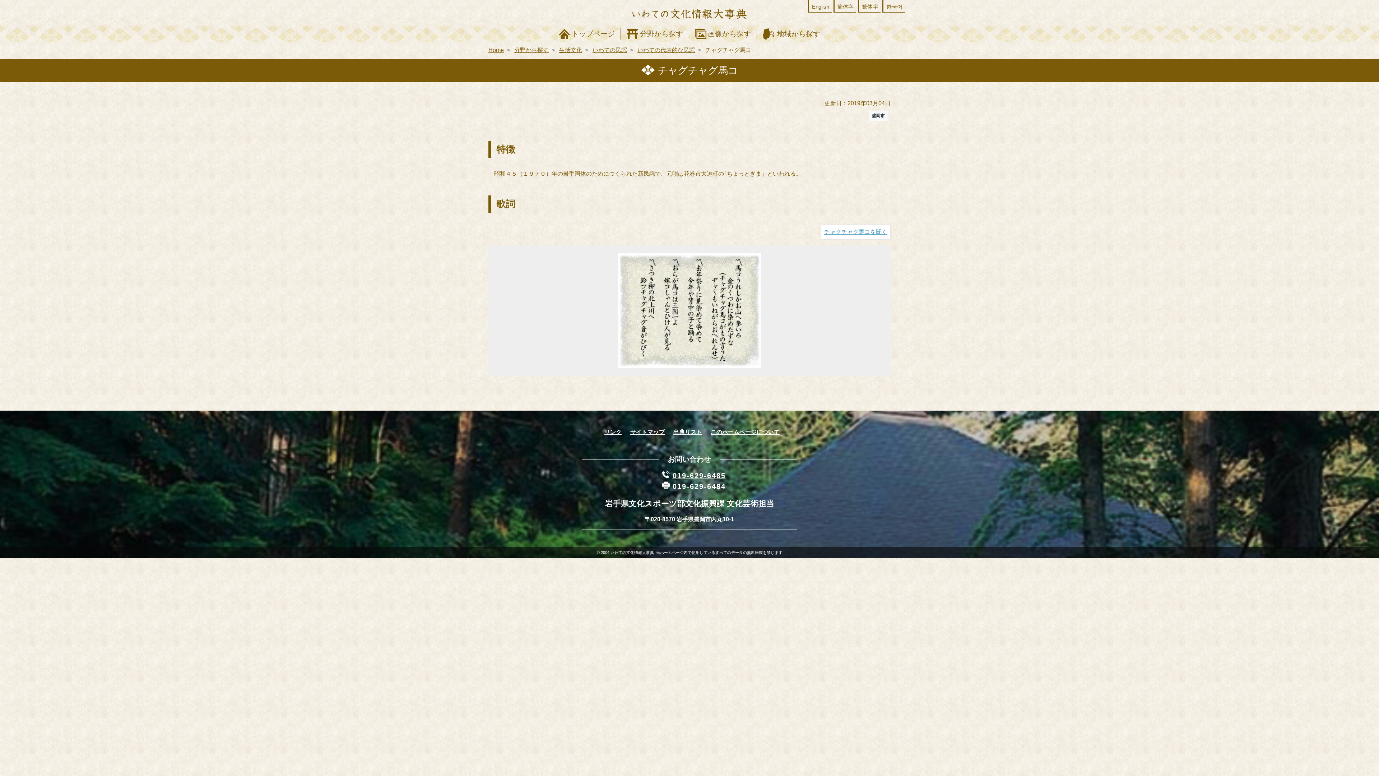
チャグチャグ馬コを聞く (855, 232)
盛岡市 (878, 115)
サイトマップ (647, 432)
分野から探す (661, 34)
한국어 (894, 7)
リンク (613, 432)
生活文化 (570, 50)
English (820, 7)
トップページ (593, 34)
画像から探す (729, 34)
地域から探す (798, 34)
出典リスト (687, 432)
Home (496, 50)
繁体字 (870, 7)
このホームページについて (745, 432)
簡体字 (845, 7)
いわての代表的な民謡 (666, 50)
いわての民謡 (610, 50)
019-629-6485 (699, 476)
